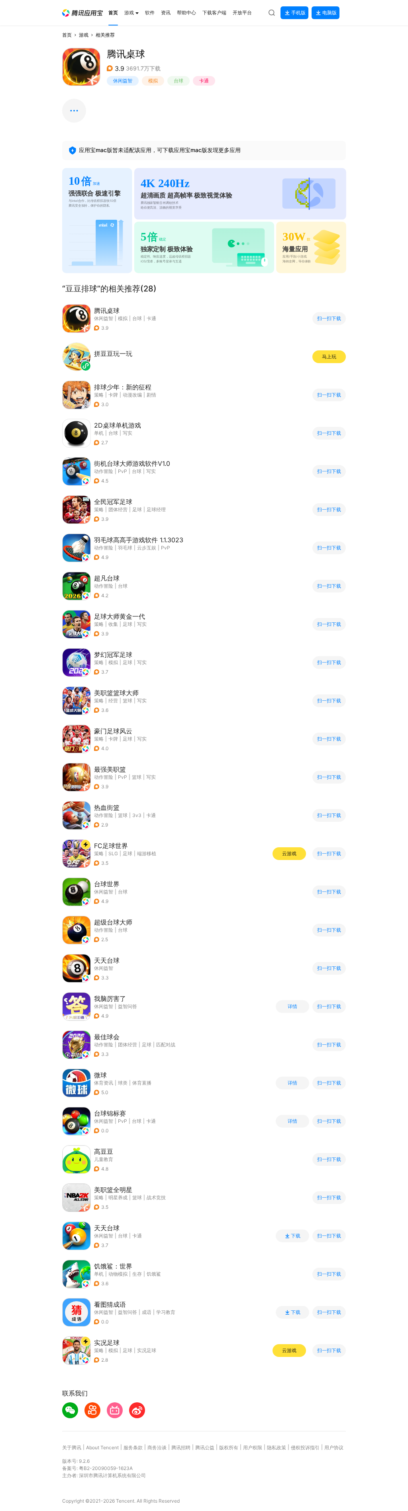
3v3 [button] (136, 815)
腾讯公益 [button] (204, 1447)
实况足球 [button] (146, 1350)
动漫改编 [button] (132, 395)
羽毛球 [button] (125, 548)
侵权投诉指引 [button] (305, 1447)
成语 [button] (146, 1312)
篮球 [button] (127, 701)
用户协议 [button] (333, 1447)
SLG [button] (113, 853)
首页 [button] (67, 35)
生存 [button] (137, 1274)
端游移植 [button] (146, 853)
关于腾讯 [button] (71, 1447)
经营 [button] (113, 701)
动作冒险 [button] (103, 471)
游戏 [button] (83, 35)
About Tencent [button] (102, 1447)
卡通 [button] (204, 81)
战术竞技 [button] (156, 1197)
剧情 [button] (151, 395)
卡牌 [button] (113, 395)
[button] (82, 13)
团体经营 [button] (118, 509)
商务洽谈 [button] (157, 1447)
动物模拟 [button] (118, 1274)
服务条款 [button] (133, 1447)
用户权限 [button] (252, 1447)
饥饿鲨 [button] (154, 1274)
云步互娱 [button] (146, 548)
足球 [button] (137, 509)
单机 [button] (99, 433)
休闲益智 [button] (122, 81)
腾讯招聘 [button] (180, 1447)
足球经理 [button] (156, 509)
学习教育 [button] (165, 1312)
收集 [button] (113, 624)
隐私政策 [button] (276, 1447)
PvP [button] (122, 471)
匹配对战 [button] (165, 1045)
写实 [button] (127, 433)
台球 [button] (178, 81)
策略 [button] (99, 395)
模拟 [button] (153, 81)
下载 (295, 1236)
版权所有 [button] (228, 1447)
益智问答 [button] (127, 1006)
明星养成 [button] (118, 1197)
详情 (292, 1006)
